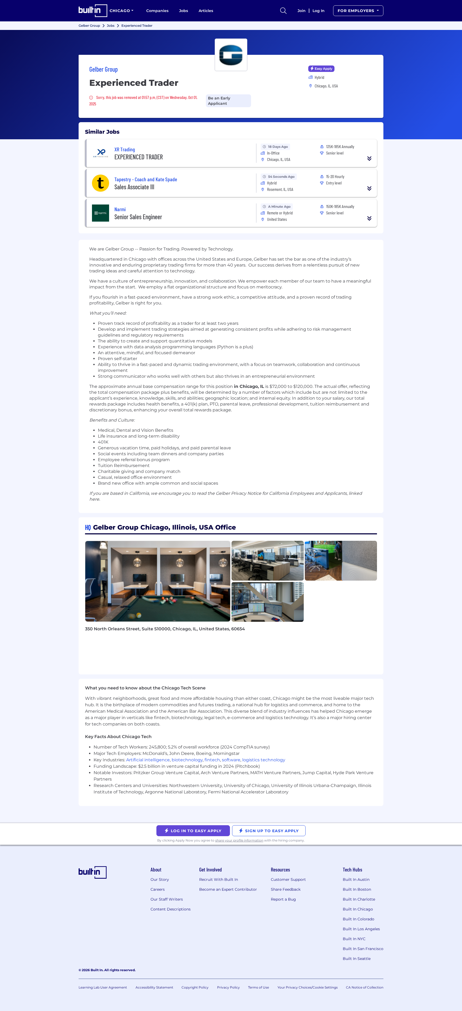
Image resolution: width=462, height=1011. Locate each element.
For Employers (357, 10)
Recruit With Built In (218, 879)
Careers (158, 889)
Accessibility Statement (154, 987)
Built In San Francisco (363, 948)
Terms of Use (258, 987)
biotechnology (187, 759)
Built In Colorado (358, 919)
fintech (212, 759)
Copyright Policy (195, 987)
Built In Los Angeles (361, 929)
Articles (206, 10)
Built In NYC (354, 938)
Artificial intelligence (148, 759)
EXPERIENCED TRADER (138, 157)
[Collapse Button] (369, 158)
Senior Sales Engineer (138, 217)
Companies (157, 10)
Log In (319, 10)
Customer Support (288, 879)
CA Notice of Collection (364, 987)
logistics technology (263, 759)
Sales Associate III (134, 187)
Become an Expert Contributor (228, 889)
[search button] (283, 10)
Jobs (183, 10)
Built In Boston (357, 889)
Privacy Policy (228, 987)
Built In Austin (356, 879)
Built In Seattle (357, 958)
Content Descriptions (171, 909)
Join (302, 10)
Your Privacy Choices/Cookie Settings (308, 987)
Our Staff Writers (167, 899)
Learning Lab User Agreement (103, 987)
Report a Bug (283, 899)
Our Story (160, 879)
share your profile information (239, 840)
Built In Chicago (358, 909)
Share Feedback (286, 889)
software (231, 759)
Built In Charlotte (359, 899)
